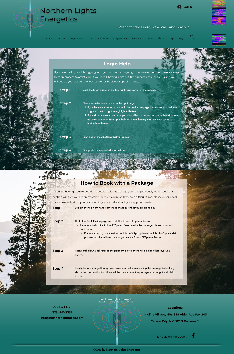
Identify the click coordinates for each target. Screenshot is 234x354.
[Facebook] (193, 335)
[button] (89, 38)
